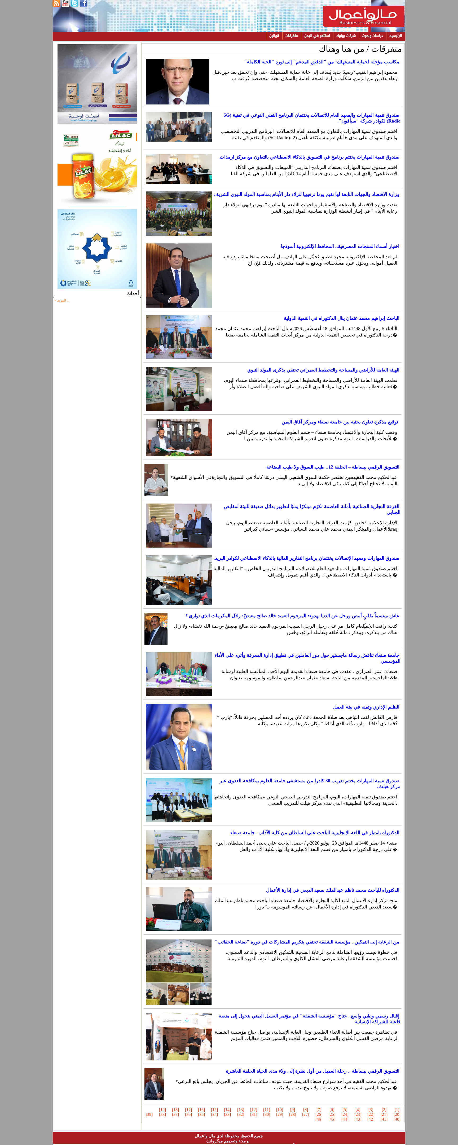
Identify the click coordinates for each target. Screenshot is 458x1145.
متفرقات (291, 35)
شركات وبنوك (346, 35)
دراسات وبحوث (372, 35)
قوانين (274, 35)
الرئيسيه (395, 35)
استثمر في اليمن (317, 35)
